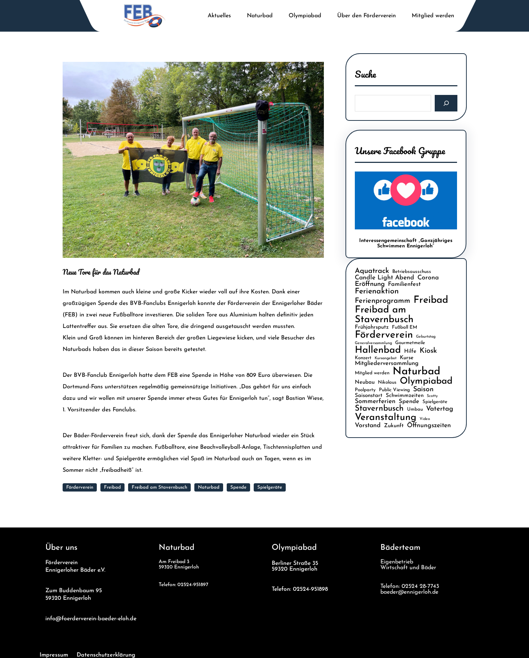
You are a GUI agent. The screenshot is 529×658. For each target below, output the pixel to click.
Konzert (363, 358)
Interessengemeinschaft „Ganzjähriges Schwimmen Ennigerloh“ (405, 243)
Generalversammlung (373, 343)
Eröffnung (370, 284)
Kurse (406, 358)
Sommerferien (375, 401)
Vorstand (368, 425)
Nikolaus (387, 382)
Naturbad (209, 487)
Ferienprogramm (382, 301)
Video (425, 419)
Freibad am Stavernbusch (159, 487)
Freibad (112, 487)
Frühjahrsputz (372, 327)
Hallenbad (378, 350)
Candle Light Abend (384, 278)
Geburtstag (425, 337)
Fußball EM (404, 327)
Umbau (415, 409)
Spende (238, 487)
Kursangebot (386, 358)
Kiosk (428, 351)
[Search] (446, 103)
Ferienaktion (377, 291)
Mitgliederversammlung (387, 363)
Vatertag (439, 409)
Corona (428, 278)
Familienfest (404, 284)
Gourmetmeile (410, 343)
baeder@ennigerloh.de (409, 592)
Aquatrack (372, 271)
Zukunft (394, 426)
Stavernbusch (379, 409)
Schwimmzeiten (405, 395)
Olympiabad (426, 381)
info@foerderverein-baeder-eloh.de (90, 618)
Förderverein (79, 487)
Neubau (365, 382)
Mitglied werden (372, 373)
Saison (423, 389)
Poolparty (365, 390)
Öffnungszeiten (429, 425)
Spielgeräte (269, 487)
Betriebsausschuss (411, 271)
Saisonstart (369, 395)
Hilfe (410, 351)
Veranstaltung (385, 417)
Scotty (432, 396)
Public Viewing (394, 390)
